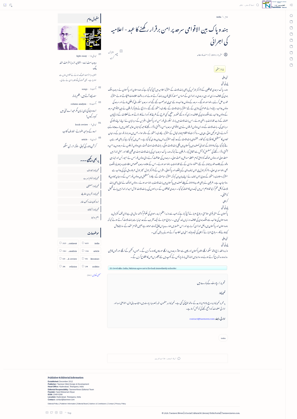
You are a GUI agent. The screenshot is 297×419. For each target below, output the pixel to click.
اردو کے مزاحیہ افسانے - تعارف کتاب (79, 130)
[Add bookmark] (121, 51)
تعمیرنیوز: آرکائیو (93, 209)
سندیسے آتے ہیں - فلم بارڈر (84, 95)
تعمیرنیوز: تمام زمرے (91, 177)
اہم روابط (95, 216)
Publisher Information (68, 404)
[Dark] (10, 5)
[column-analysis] (78, 103)
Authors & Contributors (98, 404)
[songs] (84, 88)
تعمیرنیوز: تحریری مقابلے (90, 193)
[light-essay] (81, 55)
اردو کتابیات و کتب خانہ (90, 201)
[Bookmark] (5, 5)
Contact (111, 404)
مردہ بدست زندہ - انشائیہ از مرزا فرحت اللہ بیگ (78, 65)
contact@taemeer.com (202, 318)
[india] (223, 337)
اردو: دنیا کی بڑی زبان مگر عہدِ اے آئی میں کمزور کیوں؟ (78, 113)
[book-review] (81, 124)
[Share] (112, 54)
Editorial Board (82, 404)
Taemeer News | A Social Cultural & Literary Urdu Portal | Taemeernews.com (204, 412)
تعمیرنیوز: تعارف (93, 169)
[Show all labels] (94, 274)
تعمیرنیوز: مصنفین (92, 185)
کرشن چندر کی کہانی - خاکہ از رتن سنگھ (79, 145)
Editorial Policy (53, 404)
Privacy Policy (120, 404)
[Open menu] (291, 5)
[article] (84, 139)
